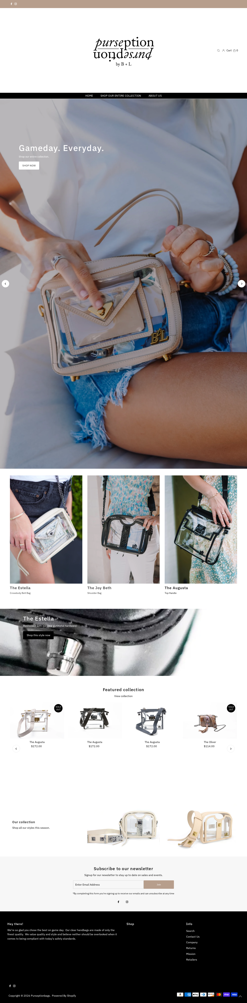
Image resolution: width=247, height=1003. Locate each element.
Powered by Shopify (64, 995)
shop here (32, 165)
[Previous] (5, 284)
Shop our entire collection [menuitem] (120, 95)
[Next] (241, 284)
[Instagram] (16, 4)
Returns (191, 948)
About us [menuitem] (155, 95)
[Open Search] (218, 50)
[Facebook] (11, 4)
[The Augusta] (37, 720)
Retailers (191, 959)
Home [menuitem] (89, 95)
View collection (123, 696)
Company (192, 942)
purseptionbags (40, 995)
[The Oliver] (210, 720)
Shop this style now (38, 635)
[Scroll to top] (240, 996)
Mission (190, 954)
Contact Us (193, 936)
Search (190, 931)
